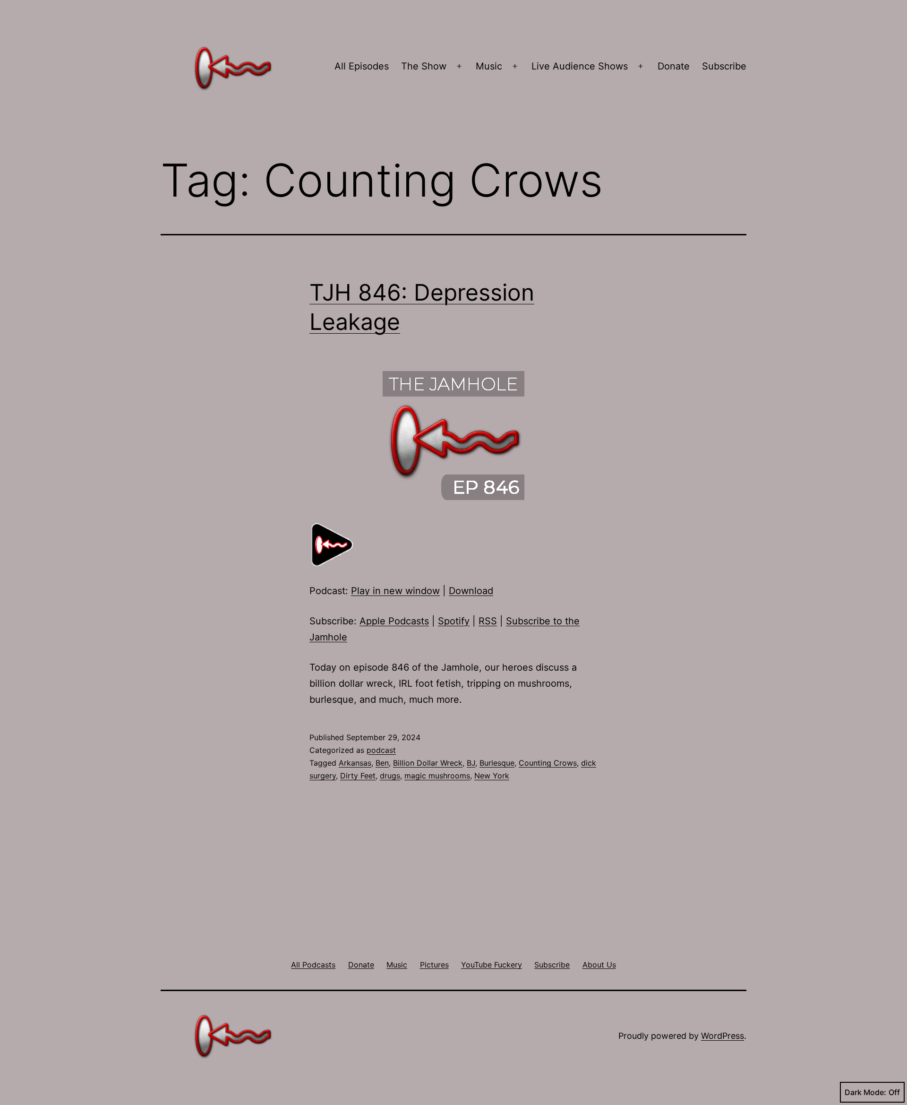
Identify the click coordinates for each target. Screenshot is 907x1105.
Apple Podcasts (394, 621)
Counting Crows (548, 763)
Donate (674, 66)
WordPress (722, 1036)
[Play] (333, 544)
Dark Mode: (865, 1092)
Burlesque (496, 763)
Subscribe (724, 66)
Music (489, 66)
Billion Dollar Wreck (427, 763)
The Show (423, 66)
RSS (488, 621)
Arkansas (355, 763)
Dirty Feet (358, 775)
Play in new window (395, 590)
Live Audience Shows (579, 66)
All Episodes (361, 66)
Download (471, 590)
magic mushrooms (437, 775)
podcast (381, 750)
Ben (382, 763)
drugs (390, 775)
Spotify (454, 621)
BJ (471, 763)
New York (491, 775)
